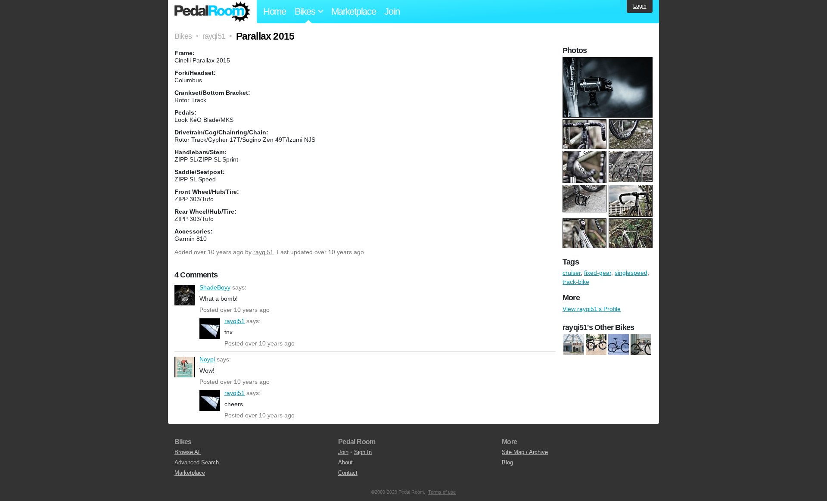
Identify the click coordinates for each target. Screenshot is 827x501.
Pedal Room (212, 11)
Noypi (184, 367)
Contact (348, 473)
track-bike (576, 281)
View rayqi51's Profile (592, 308)
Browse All (187, 452)
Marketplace (353, 11)
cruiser (572, 272)
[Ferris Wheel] (574, 344)
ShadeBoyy (184, 295)
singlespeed (631, 272)
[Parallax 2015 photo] (609, 61)
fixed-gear (597, 272)
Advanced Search (196, 462)
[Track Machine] (641, 344)
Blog (507, 462)
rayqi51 (263, 252)
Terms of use (442, 492)
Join (391, 11)
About (345, 462)
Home (274, 11)
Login (640, 6)
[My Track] (596, 344)
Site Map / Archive (525, 452)
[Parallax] (618, 344)
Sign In (363, 452)
